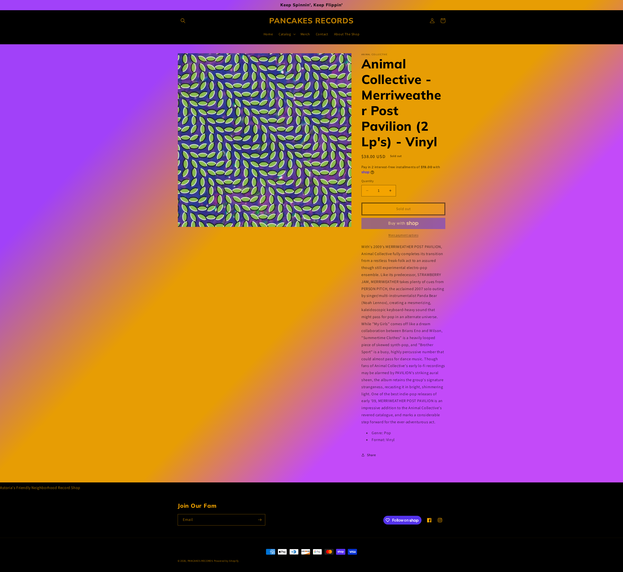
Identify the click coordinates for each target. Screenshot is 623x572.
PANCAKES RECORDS (200, 561)
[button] (183, 20)
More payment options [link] (403, 235)
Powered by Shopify (226, 561)
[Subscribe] (259, 520)
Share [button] (371, 455)
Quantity (367, 181)
